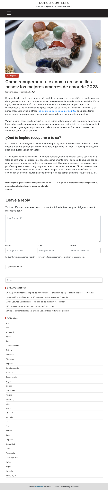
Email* (40, 245)
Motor (8, 408)
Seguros (9, 440)
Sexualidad (10, 444)
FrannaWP (39, 486)
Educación (10, 359)
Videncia (9, 471)
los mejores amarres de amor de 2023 (57, 111)
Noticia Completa (54, 3)
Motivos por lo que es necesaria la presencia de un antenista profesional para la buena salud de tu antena (28, 186)
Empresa (9, 363)
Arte (7, 328)
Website (73, 245)
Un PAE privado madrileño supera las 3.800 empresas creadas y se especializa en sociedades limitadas (50, 293)
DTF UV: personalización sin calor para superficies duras (30, 306)
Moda (8, 404)
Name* (8, 245)
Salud (8, 435)
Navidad (9, 413)
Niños (8, 422)
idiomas (9, 386)
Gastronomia (11, 377)
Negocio (9, 417)
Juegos (9, 395)
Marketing (10, 399)
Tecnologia (10, 453)
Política (9, 431)
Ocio (8, 426)
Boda (8, 341)
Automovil (10, 332)
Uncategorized (12, 76)
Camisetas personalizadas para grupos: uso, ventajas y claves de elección (37, 311)
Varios (8, 462)
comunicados (26, 92)
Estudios (9, 372)
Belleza (9, 337)
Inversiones (10, 390)
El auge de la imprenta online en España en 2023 (79, 182)
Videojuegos (11, 475)
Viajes (8, 467)
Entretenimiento (12, 368)
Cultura (9, 350)
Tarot (8, 449)
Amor (8, 323)
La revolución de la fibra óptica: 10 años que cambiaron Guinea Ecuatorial (37, 297)
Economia (10, 355)
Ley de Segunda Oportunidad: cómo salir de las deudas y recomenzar (35, 302)
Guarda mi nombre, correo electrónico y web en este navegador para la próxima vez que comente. (46, 257)
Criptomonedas (12, 346)
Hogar (8, 381)
